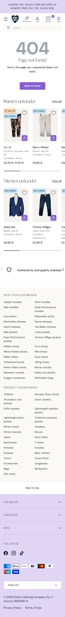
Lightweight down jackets (14, 419)
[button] (58, 19)
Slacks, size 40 (40, 151)
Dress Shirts (42, 458)
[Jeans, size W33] (45, 205)
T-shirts (39, 442)
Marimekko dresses (15, 321)
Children (8, 394)
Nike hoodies (11, 307)
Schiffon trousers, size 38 (16, 153)
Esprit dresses (12, 326)
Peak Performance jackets (14, 339)
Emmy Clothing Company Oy (32, 597)
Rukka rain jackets (45, 372)
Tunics (7, 458)
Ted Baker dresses (45, 326)
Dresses (8, 453)
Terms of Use (33, 608)
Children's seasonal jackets (46, 419)
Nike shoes (41, 351)
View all (56, 101)
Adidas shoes (11, 346)
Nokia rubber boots (15, 367)
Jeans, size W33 (41, 230)
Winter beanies (12, 432)
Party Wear (41, 437)
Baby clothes (42, 453)
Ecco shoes (41, 346)
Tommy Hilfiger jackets (48, 337)
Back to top (32, 487)
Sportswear (10, 442)
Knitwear (9, 447)
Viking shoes (42, 362)
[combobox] (32, 28)
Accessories (11, 463)
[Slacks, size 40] (45, 125)
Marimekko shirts (44, 316)
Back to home (32, 85)
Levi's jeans (10, 316)
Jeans (7, 437)
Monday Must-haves (47, 394)
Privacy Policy (12, 608)
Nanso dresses (43, 321)
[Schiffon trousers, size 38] (16, 125)
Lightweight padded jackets (46, 410)
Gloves (39, 432)
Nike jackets (10, 332)
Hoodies (39, 447)
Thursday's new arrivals (13, 401)
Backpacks (41, 468)
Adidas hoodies (13, 302)
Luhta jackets (42, 332)
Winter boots (11, 426)
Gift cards (9, 474)
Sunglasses (41, 463)
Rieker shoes (11, 356)
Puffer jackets (12, 408)
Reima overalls (43, 367)
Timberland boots (14, 362)
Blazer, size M (11, 230)
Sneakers (40, 426)
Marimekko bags (44, 377)
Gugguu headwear (14, 377)
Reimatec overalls (14, 372)
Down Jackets (43, 399)
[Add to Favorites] (24, 113)
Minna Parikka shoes (15, 351)
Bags (6, 468)
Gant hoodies (42, 302)
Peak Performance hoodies (45, 309)
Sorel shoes (41, 356)
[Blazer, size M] (16, 205)
